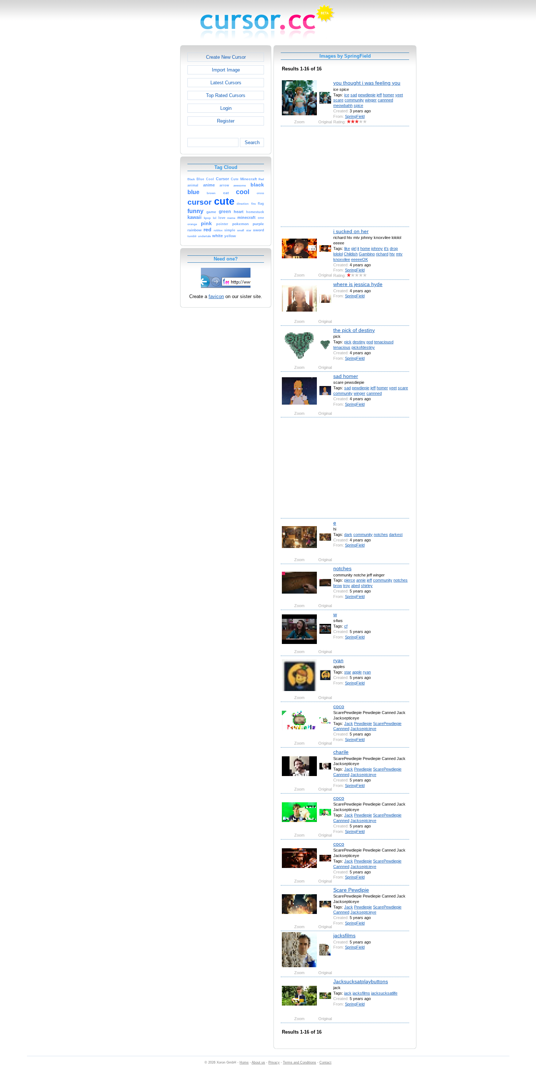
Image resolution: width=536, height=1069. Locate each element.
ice (346, 95)
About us (258, 1062)
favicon (216, 296)
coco (338, 706)
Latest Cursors (225, 82)
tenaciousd (383, 342)
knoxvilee (341, 259)
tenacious (341, 347)
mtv (399, 254)
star (347, 672)
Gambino (367, 254)
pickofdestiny (363, 347)
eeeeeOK (359, 259)
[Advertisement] (149, 154)
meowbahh (343, 105)
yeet (399, 95)
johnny (377, 248)
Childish (351, 254)
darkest (396, 534)
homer (388, 95)
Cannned (341, 728)
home (365, 248)
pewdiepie (367, 95)
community (354, 100)
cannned (385, 100)
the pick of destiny (354, 330)
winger (371, 100)
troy (346, 585)
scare (338, 100)
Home (244, 1062)
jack (347, 993)
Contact (325, 1062)
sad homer (345, 376)
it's (386, 248)
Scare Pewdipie (351, 890)
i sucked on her (351, 231)
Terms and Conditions (299, 1062)
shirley (367, 585)
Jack (348, 723)
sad (353, 95)
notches (381, 534)
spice (358, 105)
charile (341, 752)
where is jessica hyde (357, 284)
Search (252, 142)
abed (355, 585)
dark (348, 534)
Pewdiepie (363, 723)
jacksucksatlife (384, 993)
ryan (338, 660)
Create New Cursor (226, 57)
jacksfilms (344, 935)
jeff (379, 95)
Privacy (274, 1062)
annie (361, 580)
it (358, 248)
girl (353, 248)
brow (337, 585)
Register (225, 121)
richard (382, 254)
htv (392, 254)
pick (347, 342)
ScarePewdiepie (387, 723)
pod (369, 342)
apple (357, 672)
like (347, 248)
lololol (338, 254)
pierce (349, 580)
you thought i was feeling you (366, 83)
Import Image (226, 70)
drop (394, 248)
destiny (359, 342)
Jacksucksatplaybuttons (360, 981)
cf (345, 626)
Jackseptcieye (363, 728)
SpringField (355, 116)
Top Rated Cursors (225, 95)
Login (226, 108)
